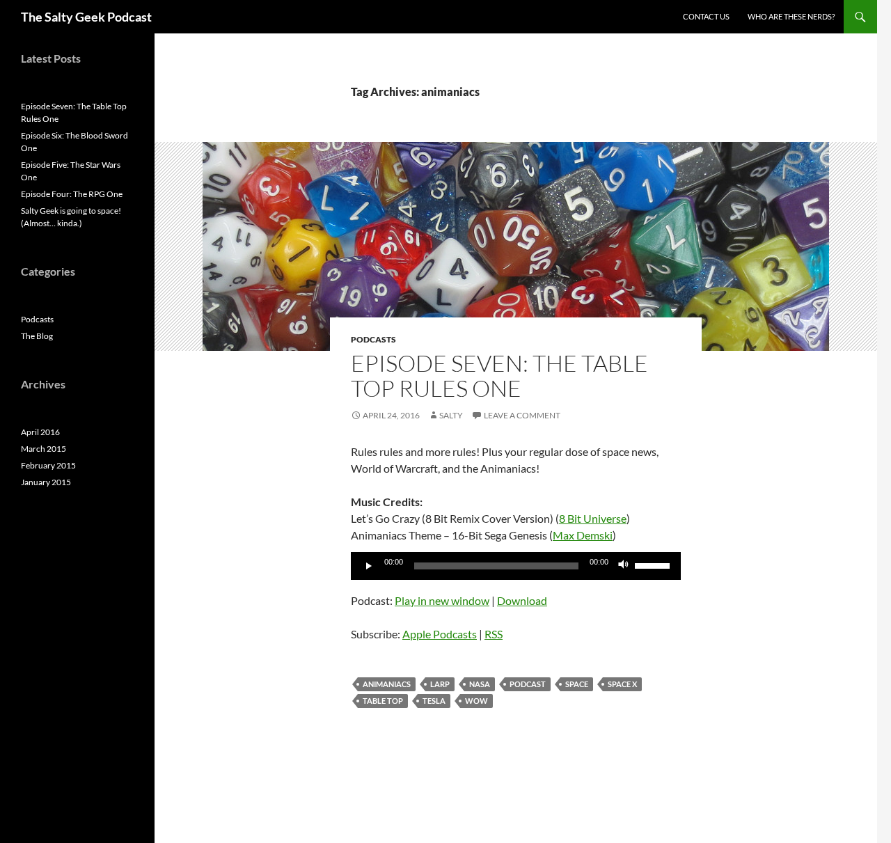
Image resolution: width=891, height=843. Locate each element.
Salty (451, 415)
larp (440, 683)
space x (622, 683)
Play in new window (442, 600)
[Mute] (624, 566)
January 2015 (46, 482)
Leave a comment (522, 415)
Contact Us (706, 16)
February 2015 (48, 465)
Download (522, 600)
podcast (528, 683)
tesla (434, 700)
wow (476, 700)
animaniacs (387, 683)
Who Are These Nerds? (791, 16)
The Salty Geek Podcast (86, 16)
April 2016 (40, 432)
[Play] (369, 566)
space (576, 683)
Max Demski (583, 535)
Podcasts (373, 339)
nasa (479, 683)
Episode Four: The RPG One (72, 194)
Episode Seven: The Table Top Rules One (499, 375)
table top (383, 700)
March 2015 (43, 448)
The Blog (37, 336)
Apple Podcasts (439, 633)
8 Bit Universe (592, 518)
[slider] (654, 564)
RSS (493, 633)
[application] (516, 566)
